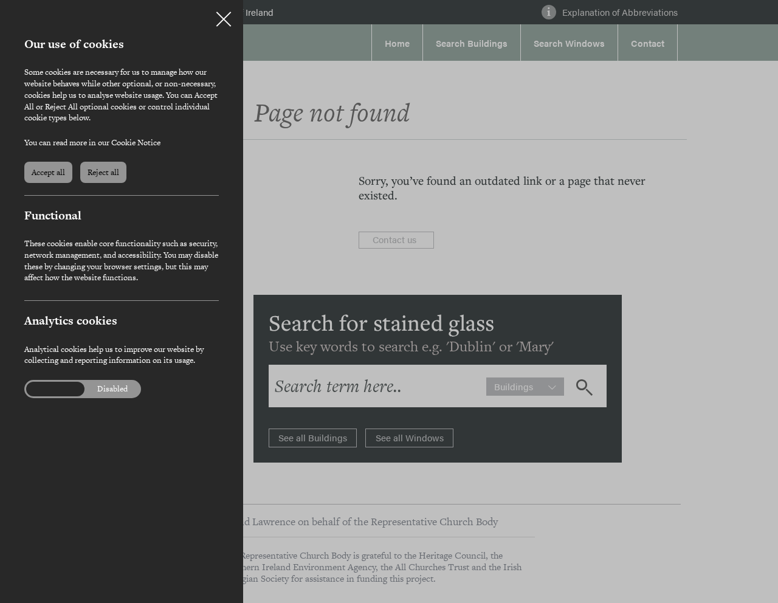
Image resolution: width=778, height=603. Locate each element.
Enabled (48, 389)
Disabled (112, 389)
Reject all (103, 172)
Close (223, 14)
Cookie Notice (135, 142)
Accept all (48, 172)
